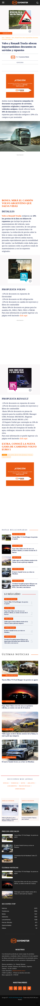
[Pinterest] (13, 68)
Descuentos (11, 454)
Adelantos (16, 557)
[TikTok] (20, 988)
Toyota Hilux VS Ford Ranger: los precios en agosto (20, 680)
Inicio (3, 37)
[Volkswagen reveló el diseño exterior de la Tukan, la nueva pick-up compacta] (6, 561)
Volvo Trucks (6, 457)
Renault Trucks (27, 454)
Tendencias (8, 37)
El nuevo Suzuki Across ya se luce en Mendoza (18, 762)
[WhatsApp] (18, 68)
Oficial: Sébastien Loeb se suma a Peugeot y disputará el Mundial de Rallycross (10, 819)
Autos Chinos (17, 545)
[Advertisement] (20, 176)
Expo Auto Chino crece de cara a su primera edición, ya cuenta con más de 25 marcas (24, 550)
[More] (35, 68)
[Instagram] (15, 988)
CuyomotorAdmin (24, 57)
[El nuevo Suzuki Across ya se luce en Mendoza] (6, 572)
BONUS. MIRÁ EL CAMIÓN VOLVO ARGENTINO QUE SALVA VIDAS (17, 203)
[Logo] (20, 3)
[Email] (26, 68)
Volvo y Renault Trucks (11, 216)
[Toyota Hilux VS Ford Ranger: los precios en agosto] (6, 537)
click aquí (23, 315)
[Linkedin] (22, 68)
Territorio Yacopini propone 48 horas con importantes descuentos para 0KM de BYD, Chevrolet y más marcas (24, 585)
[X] (9, 68)
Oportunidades (18, 569)
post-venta (19, 454)
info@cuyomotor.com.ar (18, 970)
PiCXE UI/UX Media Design (16, 997)
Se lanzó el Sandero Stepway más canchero (29, 818)
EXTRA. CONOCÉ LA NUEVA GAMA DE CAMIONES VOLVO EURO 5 (19, 446)
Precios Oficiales (18, 534)
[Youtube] (29, 988)
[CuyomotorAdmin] (13, 57)
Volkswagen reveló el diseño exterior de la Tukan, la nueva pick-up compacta (16, 622)
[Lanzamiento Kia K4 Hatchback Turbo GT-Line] (7, 858)
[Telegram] (30, 68)
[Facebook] (5, 68)
